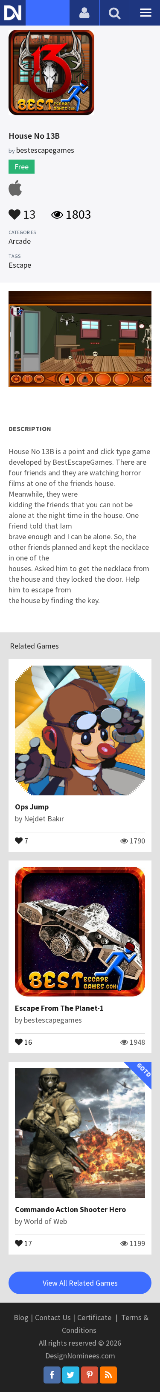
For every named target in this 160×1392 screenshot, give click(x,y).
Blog (21, 1317)
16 (27, 1041)
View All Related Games (80, 1283)
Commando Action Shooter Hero (70, 1209)
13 (28, 210)
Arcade (20, 241)
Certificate (94, 1317)
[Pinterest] (89, 1374)
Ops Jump (32, 807)
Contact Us (53, 1317)
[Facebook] (52, 1374)
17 (27, 1242)
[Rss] (108, 1374)
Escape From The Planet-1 (59, 1008)
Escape (20, 265)
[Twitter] (70, 1374)
